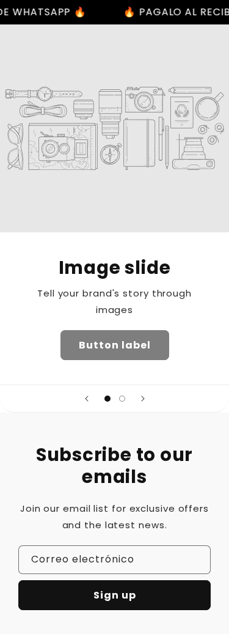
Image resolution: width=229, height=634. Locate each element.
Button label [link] (115, 345)
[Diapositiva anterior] (86, 398)
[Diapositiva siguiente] (142, 398)
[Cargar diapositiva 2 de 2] (122, 398)
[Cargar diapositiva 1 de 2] (107, 398)
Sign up (114, 595)
